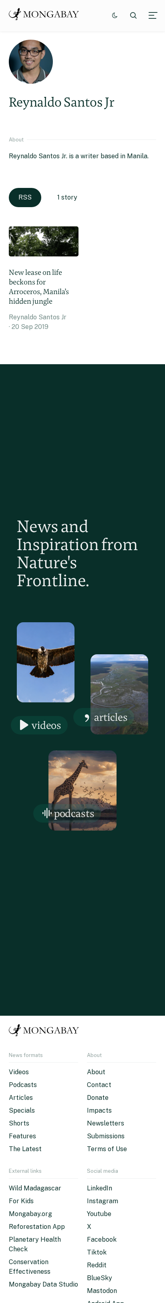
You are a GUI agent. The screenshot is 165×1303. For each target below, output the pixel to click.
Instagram (102, 1201)
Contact (99, 1085)
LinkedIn (99, 1188)
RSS (25, 197)
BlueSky (99, 1278)
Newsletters (105, 1123)
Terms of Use (107, 1149)
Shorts (19, 1123)
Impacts (99, 1110)
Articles (111, 717)
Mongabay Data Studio (43, 1284)
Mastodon (102, 1291)
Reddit (97, 1265)
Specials (22, 1110)
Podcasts (74, 813)
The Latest (25, 1149)
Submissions (106, 1136)
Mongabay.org (30, 1214)
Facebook (102, 1239)
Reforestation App (37, 1226)
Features (22, 1136)
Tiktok (97, 1252)
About (96, 1072)
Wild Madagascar (35, 1188)
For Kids (21, 1201)
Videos (46, 725)
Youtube (99, 1214)
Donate (98, 1097)
